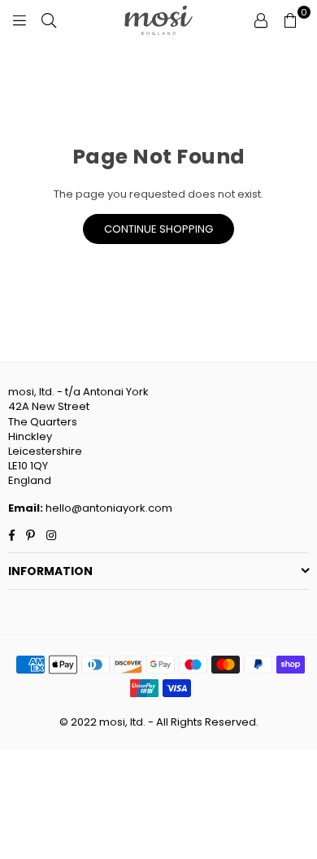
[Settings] (261, 20)
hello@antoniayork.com (107, 508)
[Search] (48, 20)
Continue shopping (158, 229)
